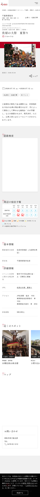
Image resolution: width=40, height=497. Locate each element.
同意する (20, 493)
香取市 (32, 10)
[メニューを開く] (36, 3)
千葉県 (26, 10)
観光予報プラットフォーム (18, 226)
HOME (4, 10)
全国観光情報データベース (15, 10)
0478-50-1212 (12, 444)
